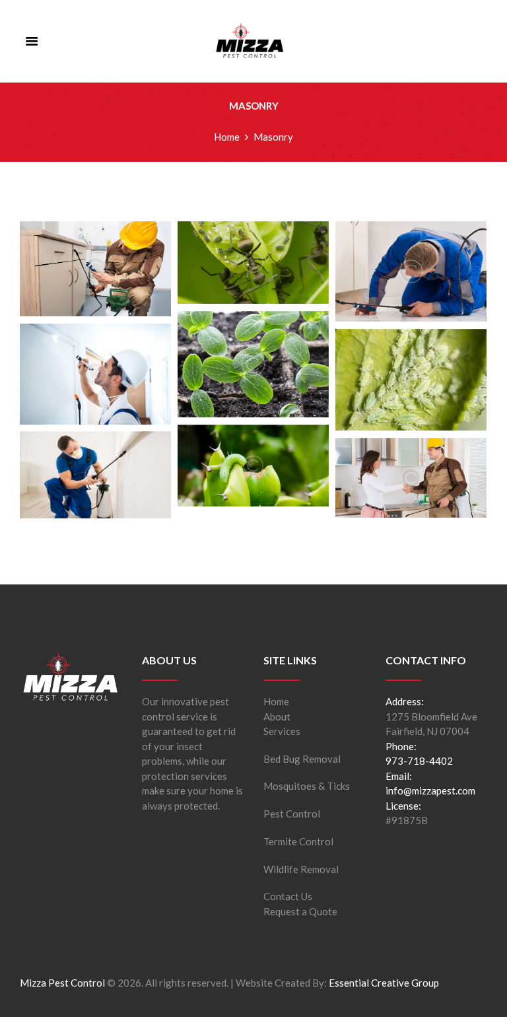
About (276, 716)
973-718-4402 (419, 761)
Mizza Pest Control (62, 983)
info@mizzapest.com (430, 790)
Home (227, 137)
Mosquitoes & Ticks (306, 786)
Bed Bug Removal (302, 759)
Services (281, 731)
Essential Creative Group (384, 983)
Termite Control (298, 841)
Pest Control (291, 814)
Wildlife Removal (301, 869)
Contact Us (287, 896)
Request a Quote (300, 911)
